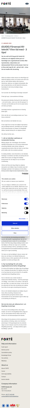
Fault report (4, 347)
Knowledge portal (9, 36)
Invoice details (5, 379)
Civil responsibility (6, 373)
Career (3, 371)
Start (2, 36)
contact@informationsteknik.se (9, 396)
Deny (15, 233)
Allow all (15, 223)
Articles (16, 36)
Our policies (4, 358)
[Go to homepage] (6, 3)
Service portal (5, 349)
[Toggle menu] (27, 3)
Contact (3, 376)
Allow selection (15, 228)
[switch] (26, 203)
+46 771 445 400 (9, 394)
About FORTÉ (5, 368)
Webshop (4, 360)
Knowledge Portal (6, 355)
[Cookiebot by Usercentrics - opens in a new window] (22, 174)
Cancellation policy (6, 352)
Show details (22, 218)
